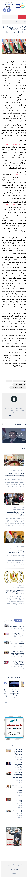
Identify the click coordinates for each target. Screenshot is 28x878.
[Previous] (13, 706)
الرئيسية (24, 22)
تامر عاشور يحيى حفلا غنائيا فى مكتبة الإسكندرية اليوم (17, 634)
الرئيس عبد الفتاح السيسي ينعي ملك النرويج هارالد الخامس (15, 434)
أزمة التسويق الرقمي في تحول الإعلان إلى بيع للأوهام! (17, 764)
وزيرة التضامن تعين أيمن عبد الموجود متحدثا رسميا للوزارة (16, 552)
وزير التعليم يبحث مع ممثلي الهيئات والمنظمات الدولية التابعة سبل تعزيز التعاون (14, 475)
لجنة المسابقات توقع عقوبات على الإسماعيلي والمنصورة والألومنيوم (17, 643)
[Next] (15, 706)
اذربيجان (9, 381)
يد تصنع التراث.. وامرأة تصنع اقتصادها (18, 800)
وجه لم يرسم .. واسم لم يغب (17, 811)
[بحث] (9, 10)
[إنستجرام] (11, 416)
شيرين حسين (21, 507)
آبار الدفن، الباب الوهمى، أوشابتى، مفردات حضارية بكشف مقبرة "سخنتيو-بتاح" (17, 753)
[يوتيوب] (10, 416)
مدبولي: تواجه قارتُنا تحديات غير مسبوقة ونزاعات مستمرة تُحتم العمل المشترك (14, 514)
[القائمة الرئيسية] (4, 10)
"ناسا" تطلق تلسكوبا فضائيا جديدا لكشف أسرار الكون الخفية (16, 626)
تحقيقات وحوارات (14, 683)
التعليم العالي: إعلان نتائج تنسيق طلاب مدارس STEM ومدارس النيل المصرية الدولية (15, 592)
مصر (11, 22)
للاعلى (14, 873)
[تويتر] (14, 416)
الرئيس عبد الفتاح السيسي (12, 144)
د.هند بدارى (21, 585)
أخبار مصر (22, 439)
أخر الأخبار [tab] (18, 620)
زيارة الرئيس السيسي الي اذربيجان (17, 387)
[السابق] (3, 424)
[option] (14, 435)
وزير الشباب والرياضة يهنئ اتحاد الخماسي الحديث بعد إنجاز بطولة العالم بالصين (16, 663)
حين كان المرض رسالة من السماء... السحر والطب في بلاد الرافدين (16, 788)
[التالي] (5, 424)
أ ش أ (24, 36)
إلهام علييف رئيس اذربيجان (19, 384)
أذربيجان (18, 174)
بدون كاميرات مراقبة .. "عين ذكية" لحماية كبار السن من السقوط (14, 692)
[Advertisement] (13, 58)
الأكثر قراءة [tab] (9, 620)
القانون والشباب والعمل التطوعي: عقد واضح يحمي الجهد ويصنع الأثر (17, 775)
